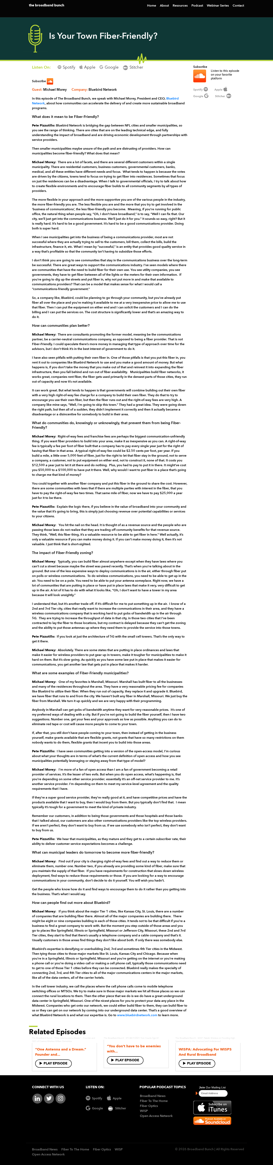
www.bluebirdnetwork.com (137, 1015)
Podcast (197, 5)
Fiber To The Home (154, 1101)
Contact (238, 5)
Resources (180, 5)
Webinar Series (218, 5)
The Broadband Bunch (42, 1038)
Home (151, 5)
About (164, 5)
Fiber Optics (149, 1106)
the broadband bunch (46, 5)
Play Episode (55, 1063)
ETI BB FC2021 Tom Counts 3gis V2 (142, 1038)
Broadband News (152, 1096)
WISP (144, 1111)
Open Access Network (156, 1116)
